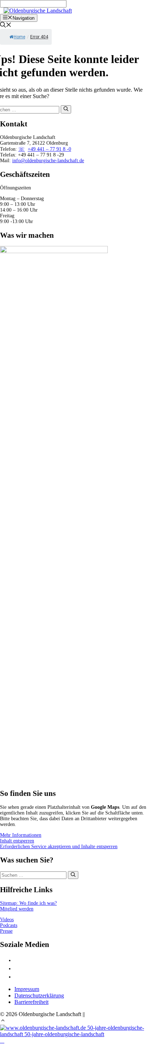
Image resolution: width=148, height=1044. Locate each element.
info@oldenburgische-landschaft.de (48, 160)
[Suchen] (66, 109)
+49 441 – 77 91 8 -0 (49, 149)
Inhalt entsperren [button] (17, 841)
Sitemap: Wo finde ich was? (28, 903)
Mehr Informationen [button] (20, 835)
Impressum (26, 989)
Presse (6, 931)
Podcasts (8, 925)
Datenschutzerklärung (39, 995)
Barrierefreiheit (31, 1002)
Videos (7, 919)
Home (19, 36)
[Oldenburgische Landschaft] (38, 11)
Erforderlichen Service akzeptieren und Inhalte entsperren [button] (58, 846)
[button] (3, 1021)
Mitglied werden (16, 909)
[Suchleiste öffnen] (5, 26)
